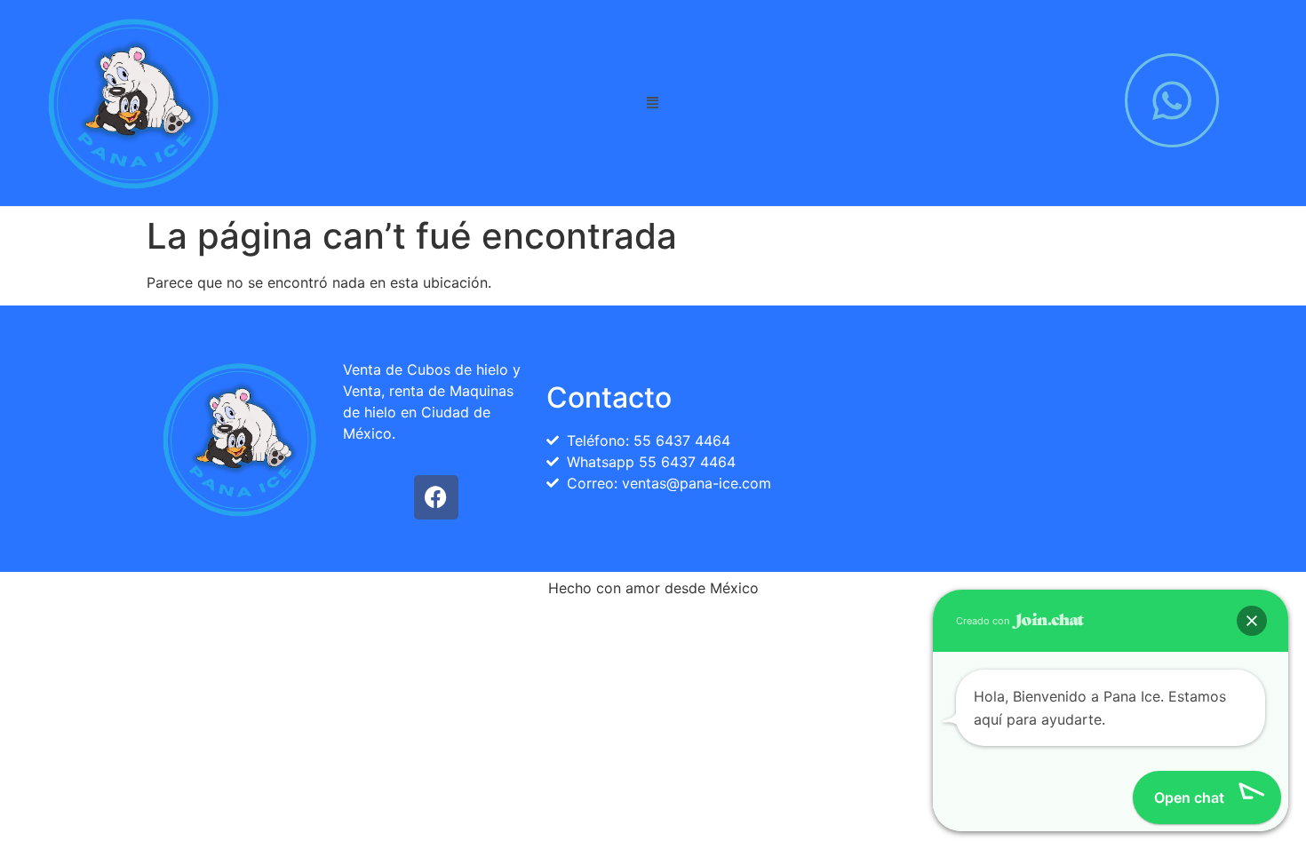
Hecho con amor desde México (653, 588)
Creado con (984, 621)
